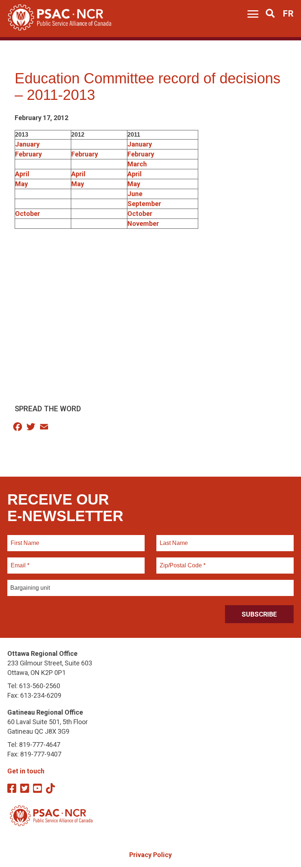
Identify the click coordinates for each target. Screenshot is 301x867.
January (27, 144)
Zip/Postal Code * (181, 561)
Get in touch (25, 771)
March (137, 164)
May (21, 184)
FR (288, 13)
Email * (20, 561)
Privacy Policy (150, 855)
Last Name (173, 539)
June (134, 194)
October (27, 213)
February (28, 154)
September (144, 203)
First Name (25, 539)
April (22, 174)
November (143, 223)
